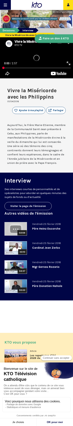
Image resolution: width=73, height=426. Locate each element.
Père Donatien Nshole (47, 286)
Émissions (9, 30)
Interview (27, 30)
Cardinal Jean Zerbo (46, 247)
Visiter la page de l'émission (28, 206)
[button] (56, 110)
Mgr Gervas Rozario (46, 267)
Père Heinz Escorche (46, 228)
